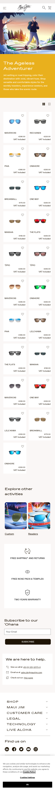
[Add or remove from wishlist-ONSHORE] (47, 149)
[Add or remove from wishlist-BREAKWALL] (22, 182)
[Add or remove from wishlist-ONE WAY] (47, 182)
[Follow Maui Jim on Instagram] (36, 750)
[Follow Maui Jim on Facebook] (14, 750)
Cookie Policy (29, 772)
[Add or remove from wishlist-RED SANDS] (47, 116)
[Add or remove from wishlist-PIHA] (22, 149)
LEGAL (14, 718)
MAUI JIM (16, 707)
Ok (27, 784)
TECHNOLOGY (21, 724)
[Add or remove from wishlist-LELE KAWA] (47, 314)
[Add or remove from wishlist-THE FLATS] (47, 215)
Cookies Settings (27, 777)
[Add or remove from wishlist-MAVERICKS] (22, 116)
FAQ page (28, 678)
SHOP (12, 702)
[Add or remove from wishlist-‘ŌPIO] (22, 248)
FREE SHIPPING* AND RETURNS (27, 558)
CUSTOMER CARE (25, 713)
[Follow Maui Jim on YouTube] (28, 750)
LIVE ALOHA (19, 730)
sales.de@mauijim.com (31, 672)
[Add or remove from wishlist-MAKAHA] (22, 215)
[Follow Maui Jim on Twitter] (21, 750)
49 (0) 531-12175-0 (31, 667)
